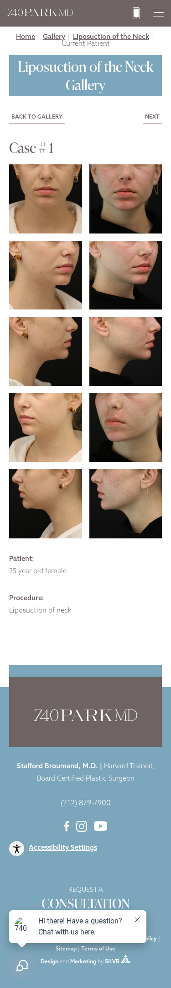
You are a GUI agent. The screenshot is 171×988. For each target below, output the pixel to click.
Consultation (85, 899)
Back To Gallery (36, 117)
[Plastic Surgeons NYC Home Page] (40, 14)
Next (152, 117)
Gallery (54, 37)
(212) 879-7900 (86, 803)
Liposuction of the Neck (111, 37)
